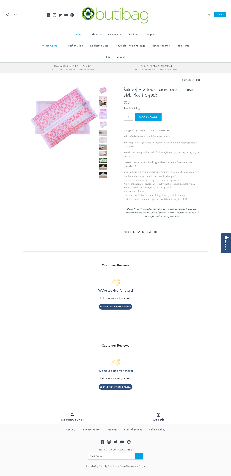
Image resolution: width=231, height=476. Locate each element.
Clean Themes (113, 466)
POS (122, 466)
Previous (187, 80)
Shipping (150, 34)
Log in (209, 14)
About (96, 34)
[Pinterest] (72, 15)
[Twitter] (60, 15)
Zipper (121, 57)
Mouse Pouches (161, 45)
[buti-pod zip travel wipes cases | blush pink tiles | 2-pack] (64, 118)
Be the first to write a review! (115, 306)
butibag (95, 466)
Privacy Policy (91, 429)
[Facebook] (48, 15)
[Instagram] (54, 15)
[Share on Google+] (149, 232)
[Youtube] (66, 15)
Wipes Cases (51, 45)
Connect (114, 34)
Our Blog (133, 34)
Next (197, 80)
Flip (108, 57)
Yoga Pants (182, 45)
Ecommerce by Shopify (136, 466)
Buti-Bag (135, 108)
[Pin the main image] (143, 232)
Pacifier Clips (75, 45)
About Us (71, 429)
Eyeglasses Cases (99, 45)
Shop (79, 34)
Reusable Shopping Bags (130, 45)
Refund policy (157, 429)
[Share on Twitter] (139, 232)
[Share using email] (155, 232)
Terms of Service (132, 429)
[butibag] (115, 5)
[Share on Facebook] (134, 232)
